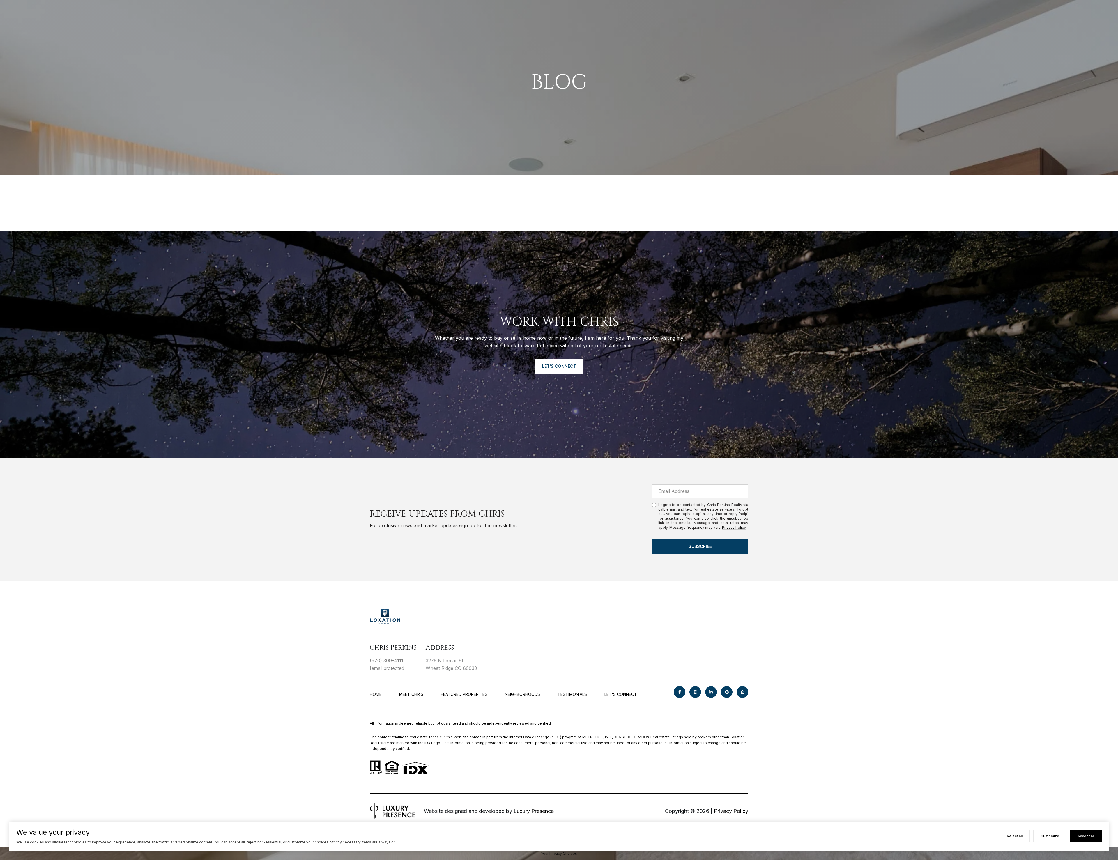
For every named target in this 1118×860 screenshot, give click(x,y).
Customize (1050, 836)
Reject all (1015, 836)
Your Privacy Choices (559, 853)
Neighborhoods (522, 694)
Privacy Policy (734, 527)
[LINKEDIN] (711, 692)
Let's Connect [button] (559, 366)
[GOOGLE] (727, 692)
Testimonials (572, 694)
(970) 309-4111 (386, 660)
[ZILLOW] (742, 692)
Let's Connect (620, 694)
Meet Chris (411, 694)
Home (376, 694)
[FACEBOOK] (679, 692)
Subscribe (700, 546)
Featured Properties (464, 694)
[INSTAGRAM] (695, 692)
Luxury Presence (534, 811)
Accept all (1085, 836)
